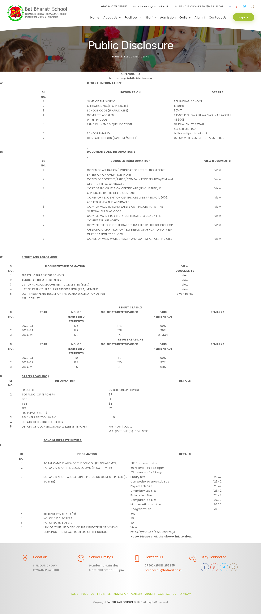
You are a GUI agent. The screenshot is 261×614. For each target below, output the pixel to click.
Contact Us (217, 17)
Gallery (185, 17)
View (217, 170)
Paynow (185, 594)
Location (40, 557)
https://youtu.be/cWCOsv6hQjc (152, 532)
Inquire (244, 17)
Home (94, 17)
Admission (168, 17)
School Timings (101, 557)
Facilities (104, 594)
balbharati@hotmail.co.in (153, 6)
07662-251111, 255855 (114, 6)
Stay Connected (213, 557)
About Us (87, 594)
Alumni (200, 17)
